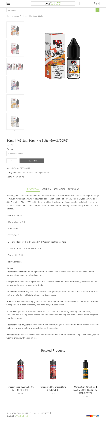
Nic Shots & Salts (36, 16)
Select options (21, 379)
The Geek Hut (22, 416)
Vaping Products (20, 16)
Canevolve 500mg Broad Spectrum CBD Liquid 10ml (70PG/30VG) (85, 390)
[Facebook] (13, 177)
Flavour (10, 149)
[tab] (33, 189)
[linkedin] (20, 177)
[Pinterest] (16, 177)
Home (9, 16)
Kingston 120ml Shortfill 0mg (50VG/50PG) (53, 388)
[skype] (23, 177)
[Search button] (97, 10)
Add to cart (33, 161)
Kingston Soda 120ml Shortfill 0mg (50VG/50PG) (20, 388)
